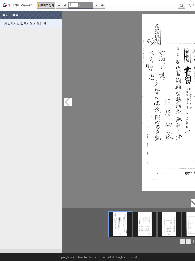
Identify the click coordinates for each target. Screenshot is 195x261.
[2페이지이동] (144, 224)
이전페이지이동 (68, 102)
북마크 (46, 5)
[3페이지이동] (169, 224)
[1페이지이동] (120, 224)
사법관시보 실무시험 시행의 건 (25, 23)
